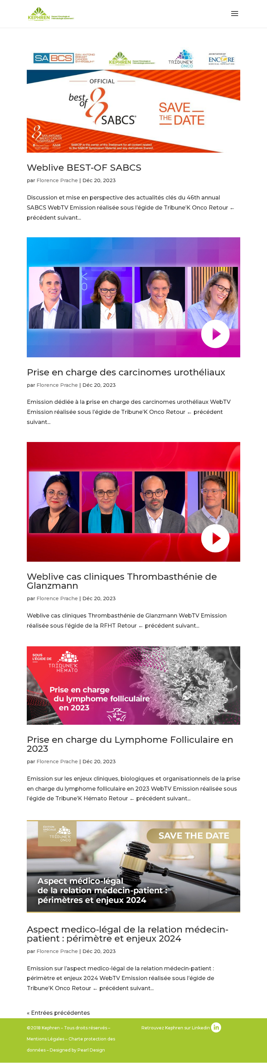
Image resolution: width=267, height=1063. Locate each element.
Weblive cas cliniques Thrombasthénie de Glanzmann (122, 581)
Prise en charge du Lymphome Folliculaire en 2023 (130, 744)
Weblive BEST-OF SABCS (84, 167)
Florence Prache (57, 180)
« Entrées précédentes (58, 1013)
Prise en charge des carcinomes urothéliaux (126, 372)
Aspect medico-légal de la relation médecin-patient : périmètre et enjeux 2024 (127, 934)
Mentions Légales (45, 1038)
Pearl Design (91, 1050)
